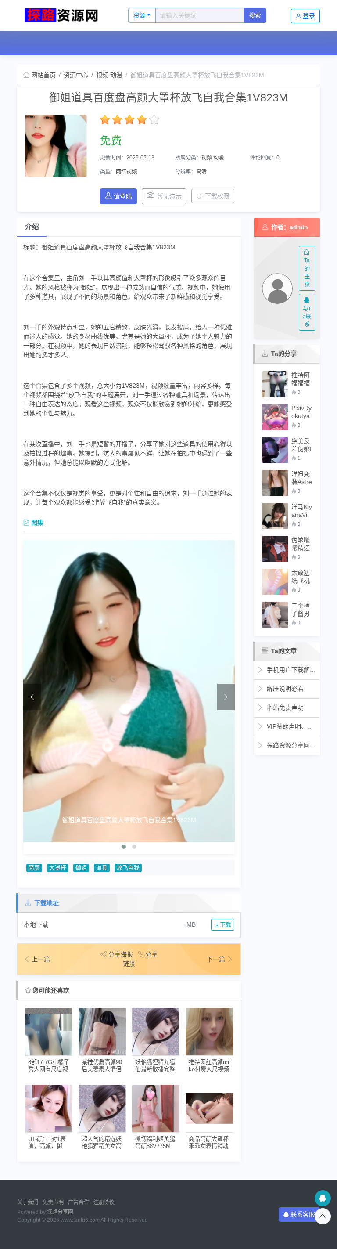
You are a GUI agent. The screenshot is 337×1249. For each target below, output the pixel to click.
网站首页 (39, 43)
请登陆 (123, 196)
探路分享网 (60, 1212)
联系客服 (302, 1214)
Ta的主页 (307, 272)
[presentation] (32, 697)
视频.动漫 (109, 75)
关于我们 (27, 1202)
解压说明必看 (284, 688)
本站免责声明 (284, 707)
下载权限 (217, 195)
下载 (225, 925)
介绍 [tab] (32, 227)
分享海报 (120, 954)
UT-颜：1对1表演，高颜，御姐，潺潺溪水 (47, 1142)
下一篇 (217, 959)
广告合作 (78, 1202)
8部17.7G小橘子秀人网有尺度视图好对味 (48, 1065)
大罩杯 (57, 868)
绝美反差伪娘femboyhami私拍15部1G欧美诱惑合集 (301, 445)
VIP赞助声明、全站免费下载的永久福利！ (291, 726)
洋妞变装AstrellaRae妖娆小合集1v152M (301, 478)
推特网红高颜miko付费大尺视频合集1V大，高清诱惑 (209, 1065)
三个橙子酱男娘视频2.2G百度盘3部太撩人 (301, 609)
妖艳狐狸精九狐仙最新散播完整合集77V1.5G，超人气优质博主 (155, 1065)
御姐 (81, 868)
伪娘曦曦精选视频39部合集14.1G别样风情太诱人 (301, 544)
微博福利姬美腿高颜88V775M (155, 1142)
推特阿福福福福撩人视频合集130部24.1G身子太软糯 (300, 379)
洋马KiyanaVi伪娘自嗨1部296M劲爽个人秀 (301, 511)
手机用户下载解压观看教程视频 (291, 669)
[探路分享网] (63, 15)
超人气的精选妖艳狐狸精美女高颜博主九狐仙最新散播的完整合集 (102, 1142)
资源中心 (80, 43)
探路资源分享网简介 (291, 745)
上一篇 (41, 959)
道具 (102, 868)
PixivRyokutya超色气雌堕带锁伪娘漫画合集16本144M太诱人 (301, 412)
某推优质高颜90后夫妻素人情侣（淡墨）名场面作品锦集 (102, 1065)
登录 (309, 15)
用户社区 (120, 43)
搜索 (255, 15)
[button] (123, 846)
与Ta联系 (307, 317)
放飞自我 (128, 868)
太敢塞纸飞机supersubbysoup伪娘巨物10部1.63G (301, 577)
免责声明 (53, 1202)
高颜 (34, 868)
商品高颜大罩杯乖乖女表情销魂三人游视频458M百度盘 (209, 1142)
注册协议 (104, 1202)
